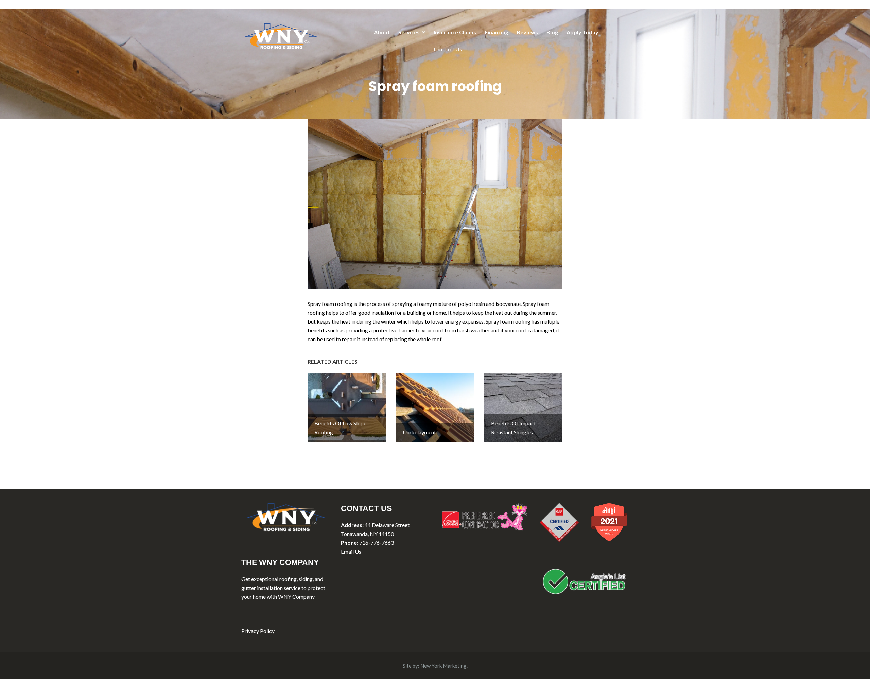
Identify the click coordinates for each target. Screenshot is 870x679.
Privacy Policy (258, 631)
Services (409, 32)
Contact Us (448, 49)
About (382, 32)
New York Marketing (443, 666)
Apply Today (582, 32)
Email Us (351, 551)
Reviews (527, 32)
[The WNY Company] (280, 35)
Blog (552, 32)
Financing (496, 32)
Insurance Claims (455, 32)
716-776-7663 (376, 542)
